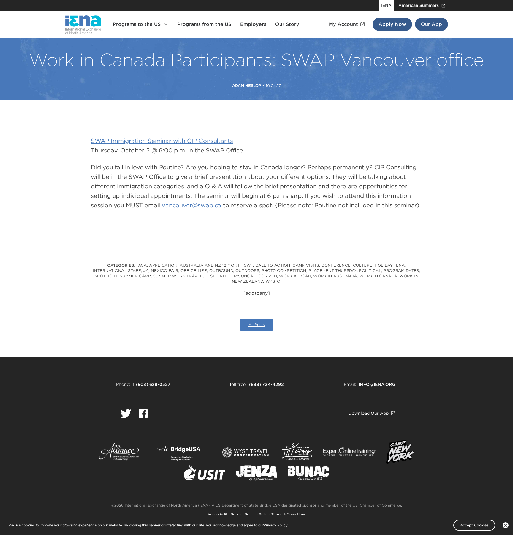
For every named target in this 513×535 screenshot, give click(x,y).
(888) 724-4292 (266, 384)
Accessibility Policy (225, 514)
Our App (431, 24)
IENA (386, 5)
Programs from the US (204, 24)
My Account (343, 24)
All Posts (256, 324)
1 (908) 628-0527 (151, 384)
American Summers (418, 5)
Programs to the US (137, 24)
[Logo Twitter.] (125, 413)
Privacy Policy (257, 514)
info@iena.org (377, 384)
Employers (253, 24)
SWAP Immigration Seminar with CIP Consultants (162, 140)
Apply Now (392, 24)
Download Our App (369, 413)
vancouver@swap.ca (191, 205)
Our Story (287, 24)
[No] (506, 525)
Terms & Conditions (288, 514)
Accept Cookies (474, 525)
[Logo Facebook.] (143, 413)
